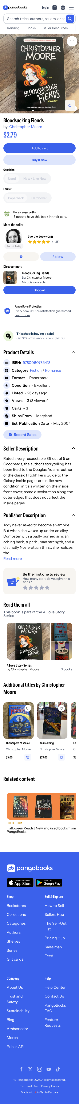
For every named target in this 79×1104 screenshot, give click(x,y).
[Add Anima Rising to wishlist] (61, 708)
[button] (39, 353)
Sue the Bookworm (40, 236)
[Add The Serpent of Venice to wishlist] (27, 708)
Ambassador (17, 1028)
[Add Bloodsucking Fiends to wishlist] (72, 41)
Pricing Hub (55, 938)
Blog (10, 1019)
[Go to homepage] (15, 7)
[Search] (70, 19)
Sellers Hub (54, 914)
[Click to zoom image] (39, 73)
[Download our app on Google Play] (48, 883)
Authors (13, 932)
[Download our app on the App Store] (20, 882)
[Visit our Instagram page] (39, 1069)
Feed (49, 956)
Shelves (13, 941)
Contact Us (54, 996)
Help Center (55, 987)
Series (12, 950)
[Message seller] (21, 256)
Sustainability (18, 1011)
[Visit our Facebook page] (21, 1069)
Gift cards (15, 959)
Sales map (53, 947)
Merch (12, 1037)
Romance (53, 370)
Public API (15, 1046)
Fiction (36, 370)
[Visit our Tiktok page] (57, 1069)
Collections (16, 914)
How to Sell (54, 905)
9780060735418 (36, 362)
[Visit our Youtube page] (48, 1069)
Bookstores (16, 905)
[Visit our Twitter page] (30, 1069)
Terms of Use (29, 1086)
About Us (15, 987)
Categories (16, 923)
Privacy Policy (50, 1086)
